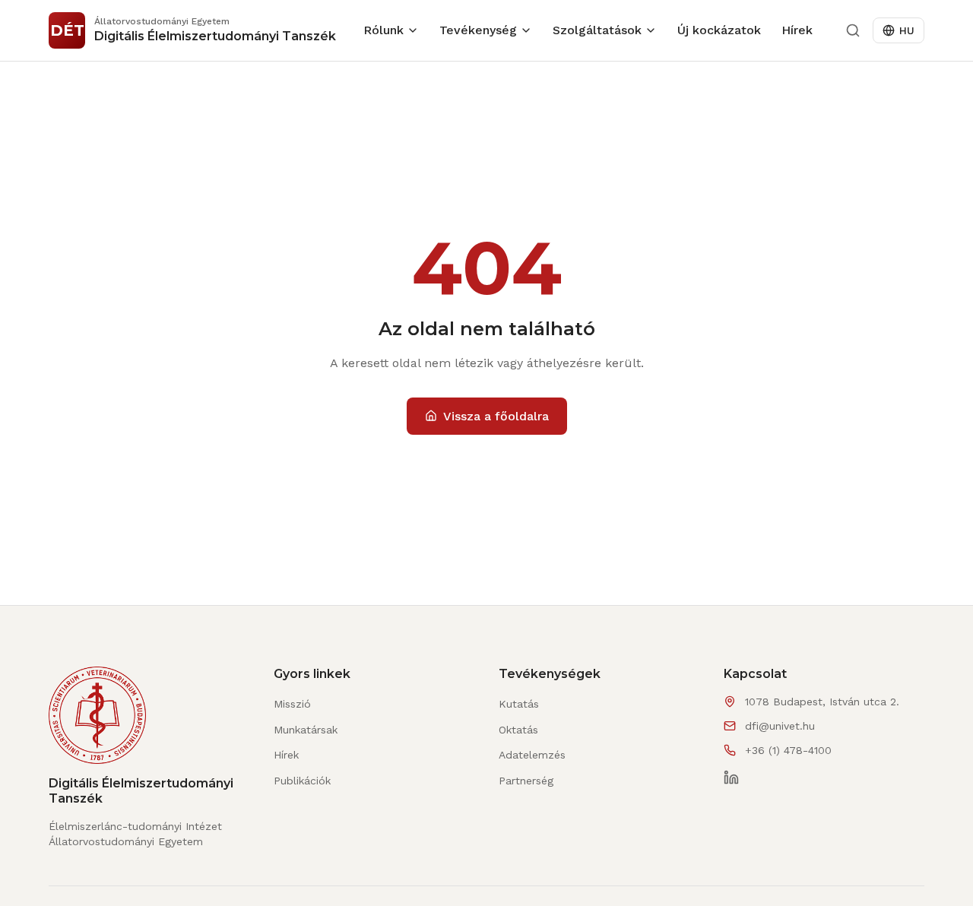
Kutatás (519, 704)
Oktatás (518, 730)
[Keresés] (853, 30)
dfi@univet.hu (780, 726)
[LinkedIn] (731, 777)
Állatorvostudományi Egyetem (126, 841)
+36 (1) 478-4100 (788, 750)
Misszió (292, 704)
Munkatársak (306, 730)
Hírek (797, 30)
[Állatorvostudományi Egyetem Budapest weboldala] (97, 721)
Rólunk (383, 30)
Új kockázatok (719, 30)
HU (906, 30)
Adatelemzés (532, 755)
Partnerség (526, 781)
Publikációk (302, 781)
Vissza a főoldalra (496, 416)
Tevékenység (478, 30)
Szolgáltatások (597, 30)
